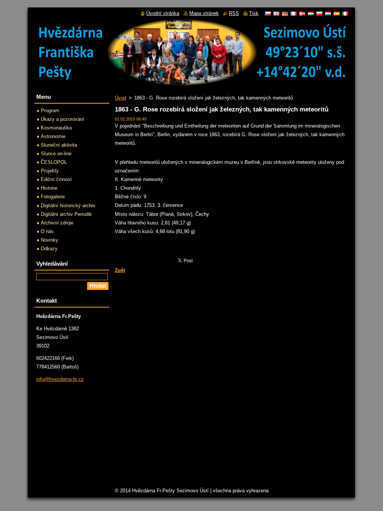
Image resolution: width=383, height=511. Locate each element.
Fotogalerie (53, 196)
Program (50, 110)
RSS (234, 13)
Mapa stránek (204, 13)
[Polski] (319, 13)
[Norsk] (302, 13)
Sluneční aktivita (59, 145)
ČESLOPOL (54, 162)
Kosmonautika (56, 128)
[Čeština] (268, 13)
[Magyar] (311, 13)
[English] (276, 13)
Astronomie (53, 136)
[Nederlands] (328, 13)
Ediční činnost (56, 179)
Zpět (120, 270)
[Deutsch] (285, 13)
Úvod (120, 98)
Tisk (253, 13)
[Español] (337, 13)
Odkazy (49, 248)
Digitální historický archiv (68, 205)
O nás (47, 231)
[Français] (294, 13)
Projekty (50, 171)
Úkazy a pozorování (62, 119)
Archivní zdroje (57, 223)
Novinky (49, 240)
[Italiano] (345, 13)
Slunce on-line (56, 153)
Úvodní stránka (162, 13)
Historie (49, 188)
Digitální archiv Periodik (66, 214)
